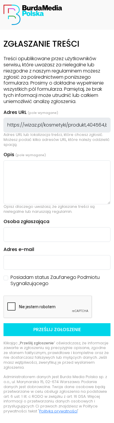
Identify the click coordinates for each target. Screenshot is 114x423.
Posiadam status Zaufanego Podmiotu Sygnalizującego (55, 280)
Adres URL (15, 112)
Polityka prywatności (58, 411)
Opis (9, 155)
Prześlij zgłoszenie (57, 329)
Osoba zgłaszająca (26, 222)
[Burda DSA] (33, 14)
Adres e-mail (19, 250)
